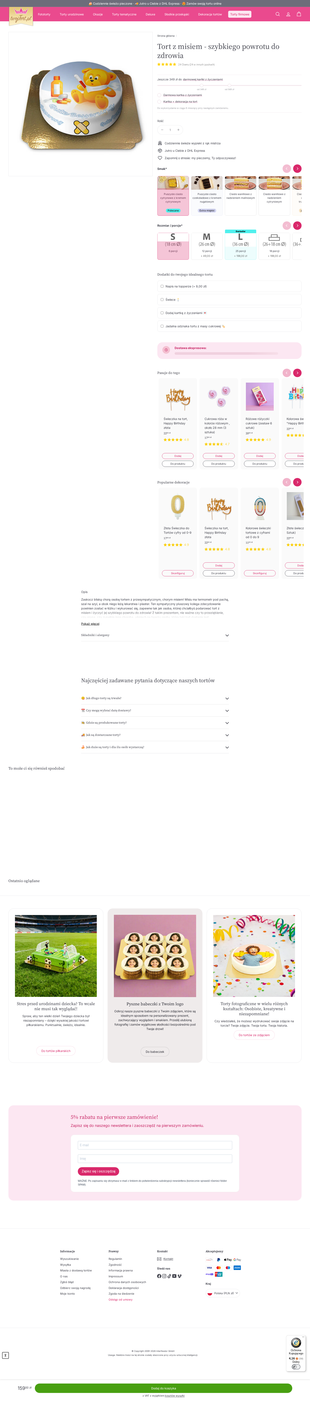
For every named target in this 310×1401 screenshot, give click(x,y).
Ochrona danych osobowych (127, 1282)
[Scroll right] (297, 373)
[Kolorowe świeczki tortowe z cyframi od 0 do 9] (259, 523)
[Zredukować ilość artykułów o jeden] (162, 130)
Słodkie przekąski (176, 14)
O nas (64, 1276)
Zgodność (115, 1264)
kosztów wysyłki (175, 1395)
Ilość (160, 121)
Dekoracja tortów (210, 14)
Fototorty (44, 14)
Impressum (116, 1276)
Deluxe (150, 14)
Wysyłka (65, 1264)
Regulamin (115, 1258)
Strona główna (166, 35)
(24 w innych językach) (202, 64)
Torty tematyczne (124, 14)
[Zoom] (80, 104)
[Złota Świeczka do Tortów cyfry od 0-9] (177, 521)
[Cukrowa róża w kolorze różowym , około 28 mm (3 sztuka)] (218, 415)
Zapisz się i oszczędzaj (98, 1171)
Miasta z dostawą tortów (76, 1270)
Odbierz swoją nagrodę (75, 1288)
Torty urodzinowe (72, 14)
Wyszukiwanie (69, 1258)
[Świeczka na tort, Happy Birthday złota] (177, 413)
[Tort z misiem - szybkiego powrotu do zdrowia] (31, 816)
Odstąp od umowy (120, 1299)
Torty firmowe (239, 14)
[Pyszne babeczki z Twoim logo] (155, 956)
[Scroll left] (287, 373)
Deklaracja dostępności (124, 1288)
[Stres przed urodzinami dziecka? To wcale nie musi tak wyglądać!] (56, 956)
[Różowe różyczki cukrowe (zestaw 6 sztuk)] (259, 413)
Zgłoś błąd (67, 1282)
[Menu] (303, 1337)
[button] (5, 1355)
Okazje (98, 14)
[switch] (296, 1366)
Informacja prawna (121, 1270)
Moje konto (67, 1293)
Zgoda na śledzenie (121, 1293)
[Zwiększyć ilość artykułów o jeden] (178, 130)
